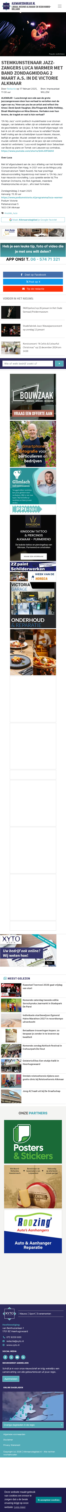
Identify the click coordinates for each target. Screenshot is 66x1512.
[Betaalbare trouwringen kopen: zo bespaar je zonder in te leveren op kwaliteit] (11, 1036)
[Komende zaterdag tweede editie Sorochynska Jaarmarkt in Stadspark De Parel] (11, 1005)
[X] (11, 1357)
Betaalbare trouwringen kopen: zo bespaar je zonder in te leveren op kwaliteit (41, 1033)
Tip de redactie (35, 288)
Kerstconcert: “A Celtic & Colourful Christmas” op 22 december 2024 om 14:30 (42, 347)
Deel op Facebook (35, 274)
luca (15, 213)
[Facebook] (5, 1357)
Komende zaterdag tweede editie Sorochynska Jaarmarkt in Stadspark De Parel (42, 1003)
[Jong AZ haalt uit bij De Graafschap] (11, 1096)
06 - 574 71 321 (45, 259)
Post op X (34, 281)
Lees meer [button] (19, 1507)
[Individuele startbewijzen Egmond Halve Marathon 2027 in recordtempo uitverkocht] (11, 1020)
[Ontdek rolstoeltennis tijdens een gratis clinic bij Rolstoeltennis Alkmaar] (11, 1081)
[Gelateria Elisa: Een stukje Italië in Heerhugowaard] (11, 1066)
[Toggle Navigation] (59, 6)
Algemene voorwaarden (14, 1434)
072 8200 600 (13, 1337)
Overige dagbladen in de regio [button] (19, 1425)
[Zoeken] (59, 363)
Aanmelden (10, 1378)
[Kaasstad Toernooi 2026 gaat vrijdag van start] (11, 990)
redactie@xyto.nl (15, 1341)
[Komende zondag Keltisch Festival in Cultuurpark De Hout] (11, 1051)
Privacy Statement (11, 1445)
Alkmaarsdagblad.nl (23, 3)
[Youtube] (17, 1357)
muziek (8, 213)
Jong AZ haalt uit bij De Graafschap (41, 1091)
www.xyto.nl (12, 1345)
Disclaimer (8, 1440)
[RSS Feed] (24, 1357)
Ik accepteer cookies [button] (49, 1500)
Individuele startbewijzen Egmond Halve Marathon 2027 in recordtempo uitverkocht (43, 1018)
